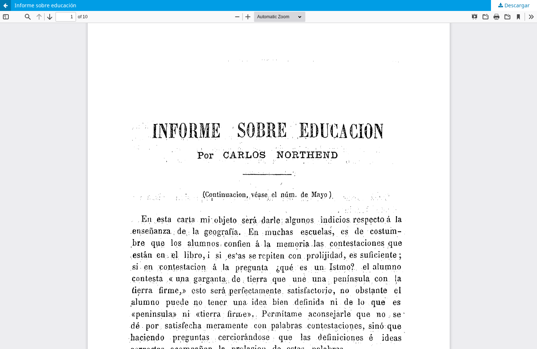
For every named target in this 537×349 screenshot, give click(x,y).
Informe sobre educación (45, 5)
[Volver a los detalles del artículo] (5, 5)
